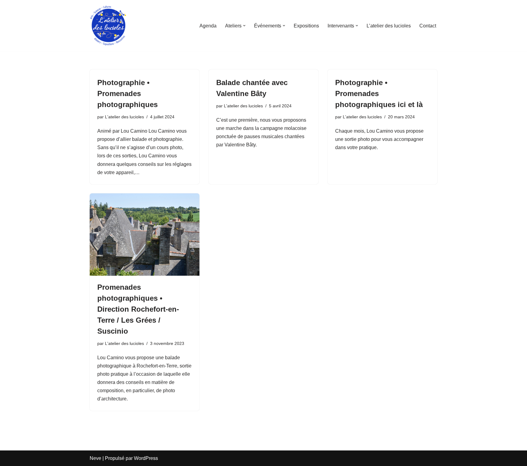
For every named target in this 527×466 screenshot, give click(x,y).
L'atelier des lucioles (124, 116)
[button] (244, 25)
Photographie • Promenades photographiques (127, 93)
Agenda (208, 25)
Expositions (306, 25)
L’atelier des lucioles (389, 25)
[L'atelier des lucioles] (108, 25)
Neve (95, 458)
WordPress (146, 458)
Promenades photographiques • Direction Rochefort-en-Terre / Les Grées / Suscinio (138, 309)
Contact (427, 25)
